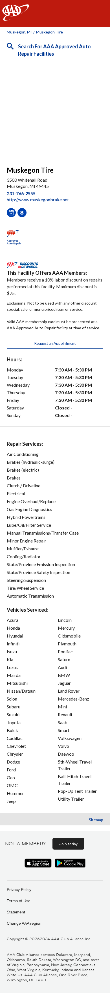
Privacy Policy (19, 889)
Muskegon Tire (49, 32)
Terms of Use (18, 901)
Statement (16, 912)
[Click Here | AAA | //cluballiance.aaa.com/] (15, 17)
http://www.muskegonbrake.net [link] (38, 199)
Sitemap (96, 819)
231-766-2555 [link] (21, 193)
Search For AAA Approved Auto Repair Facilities (54, 50)
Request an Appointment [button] (55, 343)
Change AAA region (24, 923)
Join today (68, 843)
